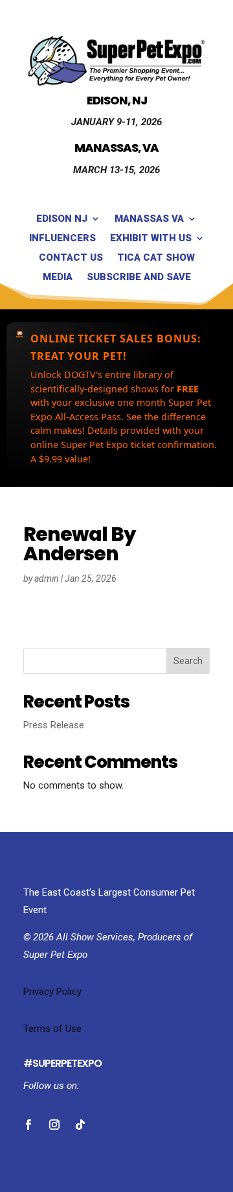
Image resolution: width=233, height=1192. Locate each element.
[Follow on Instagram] (54, 1124)
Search (188, 661)
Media (57, 277)
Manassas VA (149, 219)
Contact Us (71, 258)
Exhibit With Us (151, 238)
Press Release (53, 725)
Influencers (62, 238)
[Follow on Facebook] (28, 1124)
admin (46, 578)
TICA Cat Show (156, 258)
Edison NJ (61, 219)
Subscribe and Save (139, 277)
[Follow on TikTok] (80, 1124)
